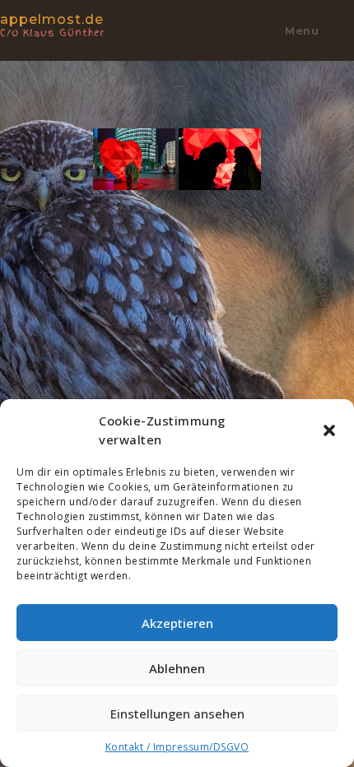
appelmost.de (52, 24)
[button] (329, 430)
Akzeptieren (177, 623)
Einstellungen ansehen (177, 713)
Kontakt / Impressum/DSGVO (177, 747)
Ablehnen (177, 668)
